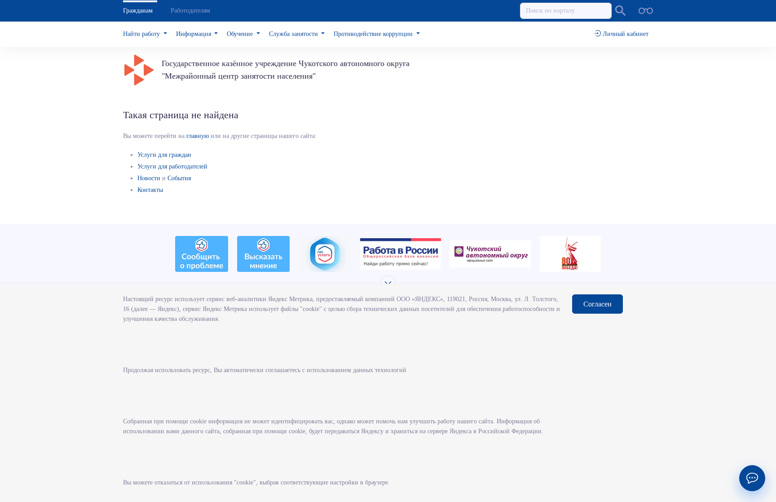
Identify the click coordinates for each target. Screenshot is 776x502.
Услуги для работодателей (172, 166)
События (179, 178)
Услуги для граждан (164, 154)
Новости (148, 178)
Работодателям (190, 10)
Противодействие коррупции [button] (374, 34)
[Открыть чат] (752, 478)
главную (197, 136)
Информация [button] (194, 34)
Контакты (150, 190)
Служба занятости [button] (294, 34)
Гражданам (138, 10)
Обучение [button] (241, 34)
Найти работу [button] (142, 34)
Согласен (597, 304)
